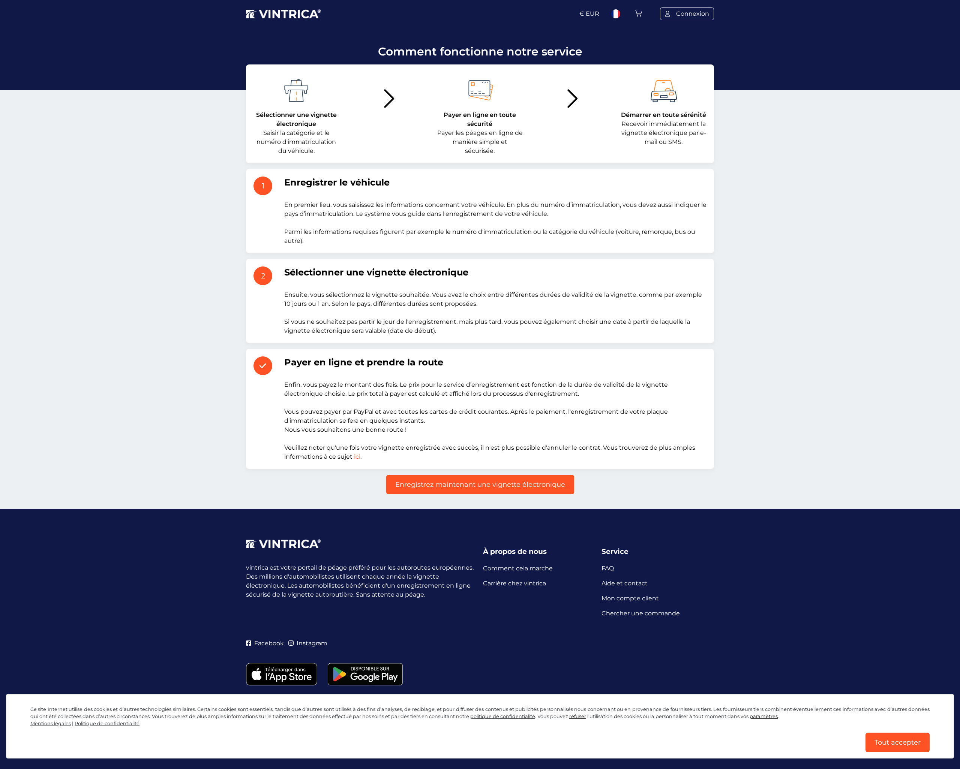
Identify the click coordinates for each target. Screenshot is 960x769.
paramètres (764, 716)
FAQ (608, 568)
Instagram (312, 643)
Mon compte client (630, 598)
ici (357, 456)
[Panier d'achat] (638, 13)
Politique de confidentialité (107, 723)
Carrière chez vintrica (514, 583)
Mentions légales (50, 723)
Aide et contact (625, 583)
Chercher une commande (641, 613)
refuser (577, 716)
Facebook (269, 643)
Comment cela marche (518, 568)
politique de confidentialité (502, 716)
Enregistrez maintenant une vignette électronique (480, 484)
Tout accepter (897, 742)
